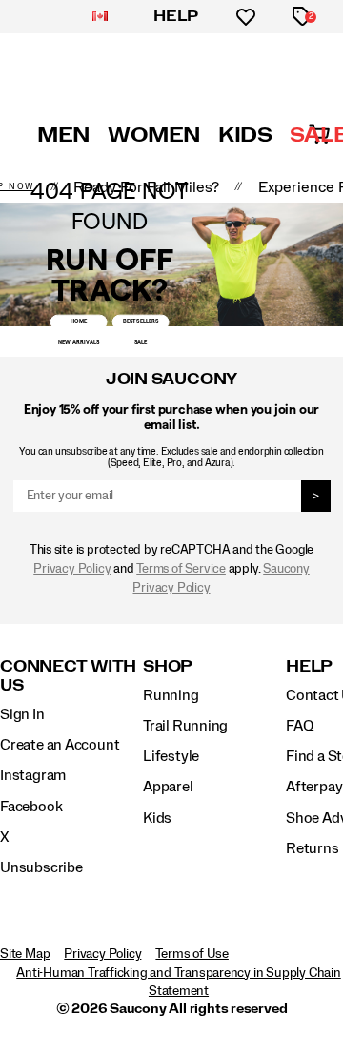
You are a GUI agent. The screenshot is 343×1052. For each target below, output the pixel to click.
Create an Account (59, 744)
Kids (157, 818)
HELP (176, 16)
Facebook (31, 806)
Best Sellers (140, 321)
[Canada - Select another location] (100, 17)
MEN (64, 135)
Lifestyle (171, 756)
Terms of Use (191, 954)
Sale (140, 342)
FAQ (299, 725)
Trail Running (185, 725)
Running (171, 695)
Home (79, 321)
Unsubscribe (41, 867)
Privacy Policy (72, 568)
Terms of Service (181, 568)
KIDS (245, 135)
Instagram (33, 775)
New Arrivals (78, 342)
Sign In (22, 714)
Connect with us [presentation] (68, 675)
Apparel (168, 786)
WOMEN (154, 135)
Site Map (25, 954)
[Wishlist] (245, 17)
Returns (312, 848)
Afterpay (314, 786)
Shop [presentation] (167, 666)
